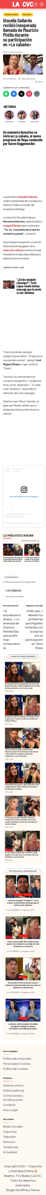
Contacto (9, 1104)
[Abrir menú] (41, 4)
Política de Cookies (15, 1068)
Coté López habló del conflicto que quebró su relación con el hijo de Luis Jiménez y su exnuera (33, 560)
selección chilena (13, 250)
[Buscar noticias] (35, 4)
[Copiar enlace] (37, 94)
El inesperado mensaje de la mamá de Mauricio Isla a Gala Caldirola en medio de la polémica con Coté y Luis (13, 561)
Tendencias (10, 1147)
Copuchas (23, 936)
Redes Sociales (11, 14)
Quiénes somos (13, 1085)
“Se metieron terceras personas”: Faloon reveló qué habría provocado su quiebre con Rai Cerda (22, 985)
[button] (14, 596)
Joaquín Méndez (12, 225)
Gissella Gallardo (28, 196)
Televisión (27, 14)
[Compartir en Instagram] (29, 94)
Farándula (18, 894)
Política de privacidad (17, 1058)
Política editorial (13, 1090)
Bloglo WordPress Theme (23, 1190)
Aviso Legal (10, 1110)
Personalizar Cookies (17, 1063)
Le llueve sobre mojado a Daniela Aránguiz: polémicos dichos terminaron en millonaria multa (23, 1026)
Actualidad (10, 1152)
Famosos (9, 1142)
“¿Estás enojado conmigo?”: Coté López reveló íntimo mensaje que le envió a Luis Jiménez (23, 902)
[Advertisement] (23, 170)
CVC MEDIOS (13, 590)
